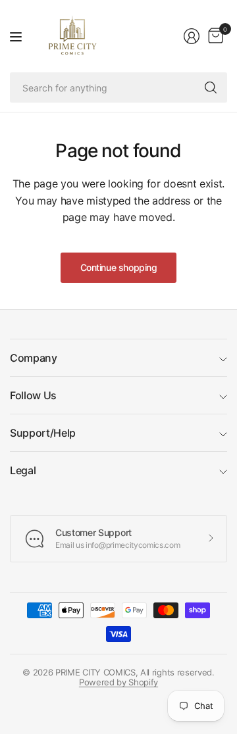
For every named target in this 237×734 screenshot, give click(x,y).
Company (33, 357)
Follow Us (33, 395)
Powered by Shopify (118, 682)
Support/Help (43, 432)
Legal (23, 470)
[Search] (210, 87)
